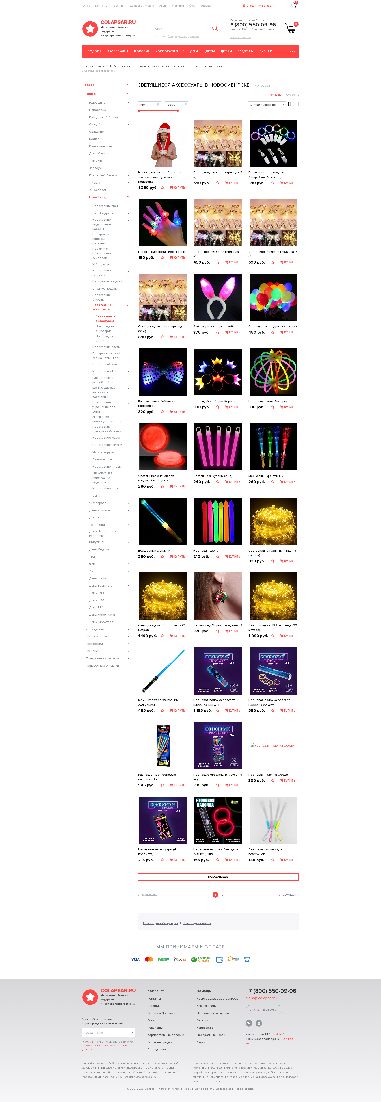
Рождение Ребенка (103, 117)
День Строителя (101, 622)
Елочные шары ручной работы (103, 380)
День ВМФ (97, 600)
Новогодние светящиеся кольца (162, 252)
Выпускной (97, 542)
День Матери (98, 153)
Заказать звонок (240, 37)
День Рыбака (99, 517)
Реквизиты (155, 1028)
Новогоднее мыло (106, 437)
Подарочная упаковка (102, 658)
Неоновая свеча (205, 550)
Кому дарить (95, 629)
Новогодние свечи (106, 347)
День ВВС (96, 607)
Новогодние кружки (107, 445)
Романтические (100, 146)
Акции (163, 5)
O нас (86, 5)
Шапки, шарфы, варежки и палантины (103, 392)
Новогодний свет (105, 206)
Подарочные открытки (102, 665)
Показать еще (218, 877)
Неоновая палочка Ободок (268, 775)
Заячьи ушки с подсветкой (213, 326)
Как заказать (206, 1006)
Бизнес (265, 51)
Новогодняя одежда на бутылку (106, 429)
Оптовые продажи (161, 1042)
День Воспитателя (102, 585)
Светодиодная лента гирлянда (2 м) (217, 254)
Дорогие (142, 51)
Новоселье (97, 110)
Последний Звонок (103, 175)
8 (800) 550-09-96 (253, 25)
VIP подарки (101, 264)
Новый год (97, 197)
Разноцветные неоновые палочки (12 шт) (157, 777)
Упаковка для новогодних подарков (102, 477)
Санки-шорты (102, 459)
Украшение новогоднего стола (106, 419)
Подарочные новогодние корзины (102, 238)
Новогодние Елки (105, 371)
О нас (152, 1020)
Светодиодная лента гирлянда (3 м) (217, 175)
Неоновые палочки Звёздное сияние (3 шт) (215, 851)
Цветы (209, 51)
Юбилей (95, 139)
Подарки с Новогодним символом (101, 253)
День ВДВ (96, 593)
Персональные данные (214, 1013)
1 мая (93, 556)
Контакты (101, 5)
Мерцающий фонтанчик (265, 476)
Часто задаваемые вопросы (218, 998)
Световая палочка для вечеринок (265, 851)
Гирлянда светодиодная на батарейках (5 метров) (268, 175)
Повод (91, 94)
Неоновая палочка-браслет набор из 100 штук (214, 702)
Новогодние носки (106, 488)
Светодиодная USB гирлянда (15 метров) (272, 553)
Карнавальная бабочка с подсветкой (157, 403)
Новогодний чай (104, 364)
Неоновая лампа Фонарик (268, 401)
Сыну (96, 496)
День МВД (96, 161)
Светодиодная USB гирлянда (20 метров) (272, 627)
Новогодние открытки (101, 297)
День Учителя (99, 510)
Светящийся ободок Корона (214, 401)
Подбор (94, 51)
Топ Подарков (102, 213)
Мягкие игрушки (104, 452)
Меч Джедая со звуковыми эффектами (158, 702)
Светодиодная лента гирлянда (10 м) (161, 329)
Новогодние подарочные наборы (101, 224)
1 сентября (97, 525)
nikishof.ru (279, 1034)
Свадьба (95, 124)
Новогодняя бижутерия (105, 328)
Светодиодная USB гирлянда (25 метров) (162, 627)
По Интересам (96, 636)
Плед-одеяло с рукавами (183, 36)
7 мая (93, 571)
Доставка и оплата (141, 5)
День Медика (99, 549)
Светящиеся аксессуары (106, 318)
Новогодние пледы (106, 466)
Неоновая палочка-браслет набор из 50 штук (269, 702)
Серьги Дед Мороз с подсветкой (217, 625)
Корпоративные (170, 51)
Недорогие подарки (107, 281)
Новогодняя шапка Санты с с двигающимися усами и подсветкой (159, 177)
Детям (226, 51)
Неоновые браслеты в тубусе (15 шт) (217, 777)
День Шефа (98, 578)
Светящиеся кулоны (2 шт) (212, 476)
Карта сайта (205, 1028)
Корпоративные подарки (166, 1035)
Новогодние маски (105, 338)
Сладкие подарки (105, 288)
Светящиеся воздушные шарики (272, 326)
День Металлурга (102, 615)
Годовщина (97, 102)
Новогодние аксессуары (101, 307)
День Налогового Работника (102, 533)
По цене (92, 651)
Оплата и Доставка (161, 1013)
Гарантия (118, 5)
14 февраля (97, 503)
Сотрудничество (160, 1049)
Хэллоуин (96, 168)
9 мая (93, 564)
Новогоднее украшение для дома (103, 406)
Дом (194, 51)
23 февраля (98, 190)
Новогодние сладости (101, 273)
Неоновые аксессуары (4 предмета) (157, 851)
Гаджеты (246, 51)
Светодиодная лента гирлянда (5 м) (272, 254)
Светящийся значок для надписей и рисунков (156, 478)
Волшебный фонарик (154, 550)
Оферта (202, 1020)
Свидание (96, 132)
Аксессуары (117, 51)
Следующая (287, 894)
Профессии (94, 644)
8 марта (94, 182)
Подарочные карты (211, 1035)
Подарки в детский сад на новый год (106, 355)
